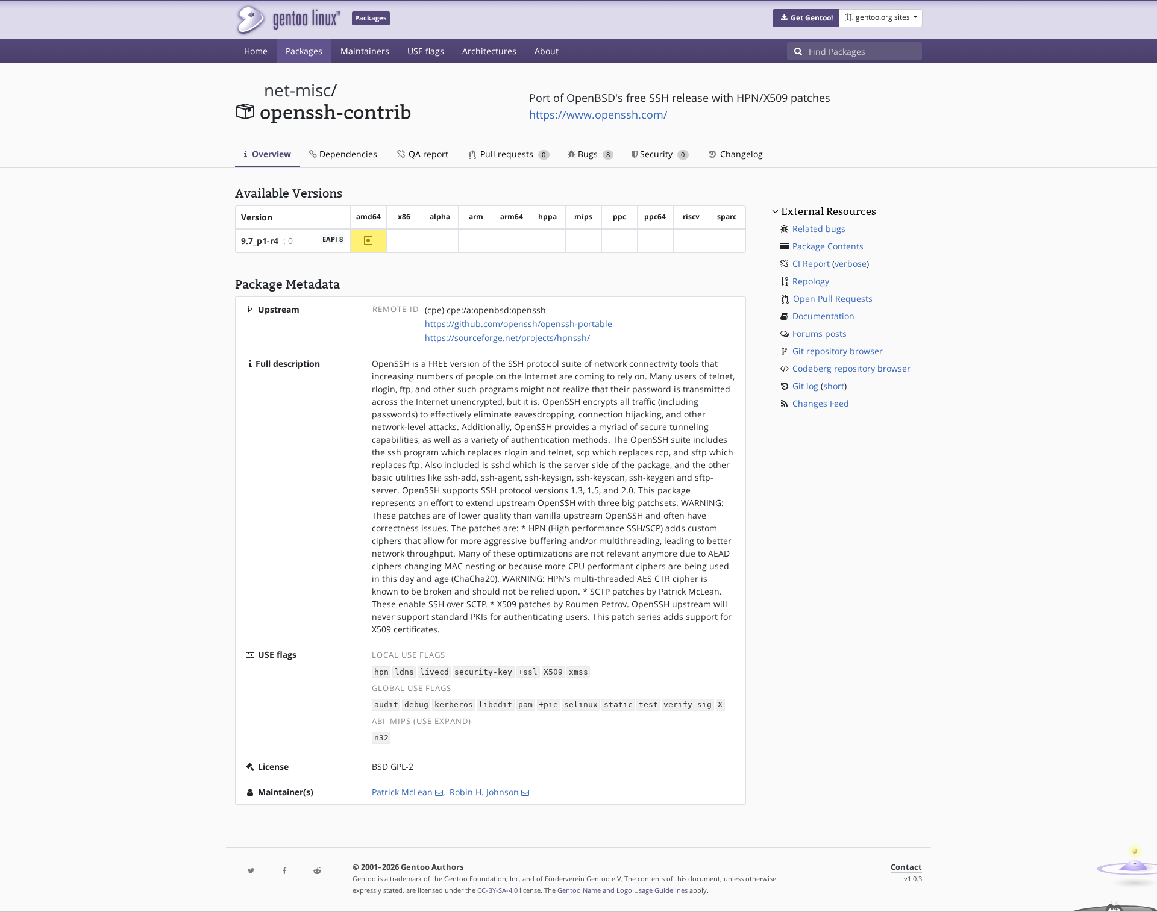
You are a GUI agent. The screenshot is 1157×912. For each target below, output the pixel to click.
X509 (553, 671)
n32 (381, 738)
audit (386, 705)
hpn (381, 671)
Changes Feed (820, 403)
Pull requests (511, 154)
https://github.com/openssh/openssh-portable (518, 324)
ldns (404, 671)
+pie (548, 705)
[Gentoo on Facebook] (284, 871)
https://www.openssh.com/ (598, 114)
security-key (483, 671)
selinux (581, 705)
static (618, 705)
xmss (578, 671)
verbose (851, 263)
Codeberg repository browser (851, 368)
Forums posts (819, 333)
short (833, 386)
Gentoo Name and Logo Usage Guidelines (622, 890)
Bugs (592, 154)
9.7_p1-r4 (259, 240)
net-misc (297, 90)
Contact (906, 867)
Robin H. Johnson (484, 792)
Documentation (823, 316)
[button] (806, 18)
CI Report (811, 263)
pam (525, 705)
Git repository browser (837, 351)
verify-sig (687, 705)
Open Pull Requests (833, 298)
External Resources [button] (828, 211)
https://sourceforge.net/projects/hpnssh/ (507, 337)
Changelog (740, 154)
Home (256, 51)
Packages (304, 51)
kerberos (453, 705)
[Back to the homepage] (288, 20)
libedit (495, 705)
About (547, 51)
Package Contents (828, 246)
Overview (270, 154)
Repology (810, 281)
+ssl (528, 671)
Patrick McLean (402, 792)
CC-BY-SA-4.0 (497, 890)
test (648, 705)
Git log (805, 386)
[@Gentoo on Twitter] (251, 871)
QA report (427, 154)
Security (661, 154)
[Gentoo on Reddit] (317, 871)
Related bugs (818, 228)
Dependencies (347, 154)
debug (416, 705)
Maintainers (364, 51)
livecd (434, 671)
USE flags (425, 51)
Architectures (489, 51)
